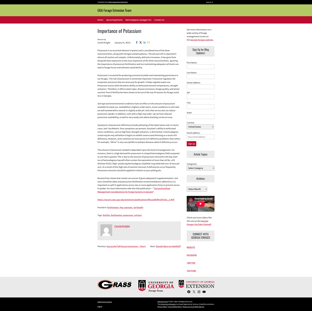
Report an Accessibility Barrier (193, 307)
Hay (121, 207)
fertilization (116, 215)
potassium (128, 215)
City (188, 102)
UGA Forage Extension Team (115, 10)
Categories (192, 164)
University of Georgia (168, 304)
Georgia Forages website (201, 40)
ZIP (188, 92)
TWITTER (191, 263)
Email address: (193, 133)
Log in (100, 307)
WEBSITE (191, 247)
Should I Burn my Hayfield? (168, 246)
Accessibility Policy (175, 307)
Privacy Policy (162, 307)
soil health (138, 207)
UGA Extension (162, 302)
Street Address (193, 82)
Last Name (192, 72)
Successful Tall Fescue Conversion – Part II (126, 246)
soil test (138, 215)
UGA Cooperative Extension (118, 2)
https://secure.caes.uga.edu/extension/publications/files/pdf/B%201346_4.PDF (136, 199)
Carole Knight (122, 226)
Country (190, 122)
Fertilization (113, 207)
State (189, 112)
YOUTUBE (191, 271)
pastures (128, 207)
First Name (192, 62)
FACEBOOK (192, 255)
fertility (106, 215)
